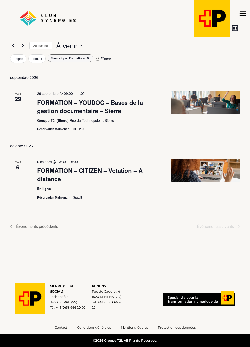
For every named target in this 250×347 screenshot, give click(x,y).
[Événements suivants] (23, 46)
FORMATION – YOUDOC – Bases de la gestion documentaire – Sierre (90, 106)
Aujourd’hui (41, 45)
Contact (61, 327)
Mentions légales (134, 327)
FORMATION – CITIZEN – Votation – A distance (90, 174)
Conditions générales (94, 327)
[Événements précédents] (13, 46)
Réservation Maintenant (54, 129)
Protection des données (177, 327)
